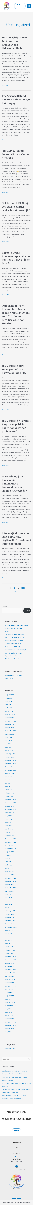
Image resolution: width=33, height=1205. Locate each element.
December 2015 (10, 1022)
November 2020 (10, 920)
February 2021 (10, 911)
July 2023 (8, 816)
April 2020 (8, 943)
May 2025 (8, 744)
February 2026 (10, 714)
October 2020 (9, 924)
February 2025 (10, 754)
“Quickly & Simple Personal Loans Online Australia (15, 154)
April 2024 (8, 786)
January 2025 (9, 757)
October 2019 (9, 963)
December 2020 (10, 917)
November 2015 (10, 1025)
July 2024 (8, 776)
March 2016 (9, 1015)
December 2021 (10, 878)
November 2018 (10, 970)
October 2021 (9, 884)
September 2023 (10, 809)
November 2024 (10, 763)
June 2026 (8, 701)
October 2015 (9, 1028)
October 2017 (9, 989)
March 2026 (9, 711)
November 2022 (10, 842)
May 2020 (8, 940)
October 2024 (9, 767)
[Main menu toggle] (29, 6)
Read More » (6, 85)
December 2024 (10, 760)
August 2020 (9, 930)
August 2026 (9, 695)
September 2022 (10, 848)
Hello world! (9, 678)
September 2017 (10, 992)
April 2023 (8, 826)
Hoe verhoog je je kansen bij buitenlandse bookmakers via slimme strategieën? (14, 483)
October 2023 (9, 806)
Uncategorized (10, 1048)
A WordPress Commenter (14, 675)
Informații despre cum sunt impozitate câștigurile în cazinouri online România (16, 538)
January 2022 (9, 875)
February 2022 (10, 871)
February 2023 (10, 832)
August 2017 (9, 996)
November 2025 (10, 724)
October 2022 (9, 845)
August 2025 (9, 734)
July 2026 (8, 698)
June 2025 (8, 741)
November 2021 (10, 881)
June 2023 (8, 819)
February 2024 (10, 793)
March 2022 (9, 868)
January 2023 (9, 835)
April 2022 (8, 865)
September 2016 (10, 1006)
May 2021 (8, 901)
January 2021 (9, 914)
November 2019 (10, 960)
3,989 (22, 588)
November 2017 (10, 986)
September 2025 (10, 731)
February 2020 (10, 950)
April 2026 (8, 708)
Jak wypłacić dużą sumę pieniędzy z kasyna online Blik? (14, 369)
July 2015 (8, 1032)
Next (16, 591)
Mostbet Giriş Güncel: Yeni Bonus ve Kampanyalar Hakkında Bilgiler (15, 43)
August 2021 (9, 891)
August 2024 (9, 773)
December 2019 (10, 956)
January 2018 (9, 983)
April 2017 (8, 999)
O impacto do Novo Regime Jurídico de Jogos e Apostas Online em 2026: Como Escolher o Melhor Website (16, 314)
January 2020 (9, 953)
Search (4, 606)
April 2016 (8, 1012)
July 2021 (8, 894)
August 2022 (9, 852)
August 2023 (9, 812)
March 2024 (9, 790)
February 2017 (10, 1002)
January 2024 (9, 796)
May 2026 (8, 705)
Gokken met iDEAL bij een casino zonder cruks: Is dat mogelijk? (16, 206)
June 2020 (8, 937)
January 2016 (9, 1019)
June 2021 (8, 898)
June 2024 (8, 780)
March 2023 (9, 829)
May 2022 (8, 862)
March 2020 (9, 947)
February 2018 (10, 979)
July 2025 (8, 737)
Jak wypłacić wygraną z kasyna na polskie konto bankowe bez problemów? (16, 426)
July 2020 (8, 934)
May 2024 (8, 783)
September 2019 (10, 966)
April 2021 (8, 904)
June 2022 (8, 858)
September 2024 (11, 770)
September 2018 (10, 973)
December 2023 (10, 799)
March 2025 (9, 750)
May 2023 (8, 822)
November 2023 (10, 803)
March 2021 (9, 907)
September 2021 (10, 888)
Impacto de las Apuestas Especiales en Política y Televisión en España (16, 258)
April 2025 (8, 747)
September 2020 (11, 927)
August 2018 (9, 976)
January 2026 (9, 718)
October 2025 (9, 727)
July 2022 (8, 855)
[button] (19, 6)
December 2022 (10, 839)
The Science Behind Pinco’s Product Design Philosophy (16, 99)
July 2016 (8, 1009)
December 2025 (10, 721)
